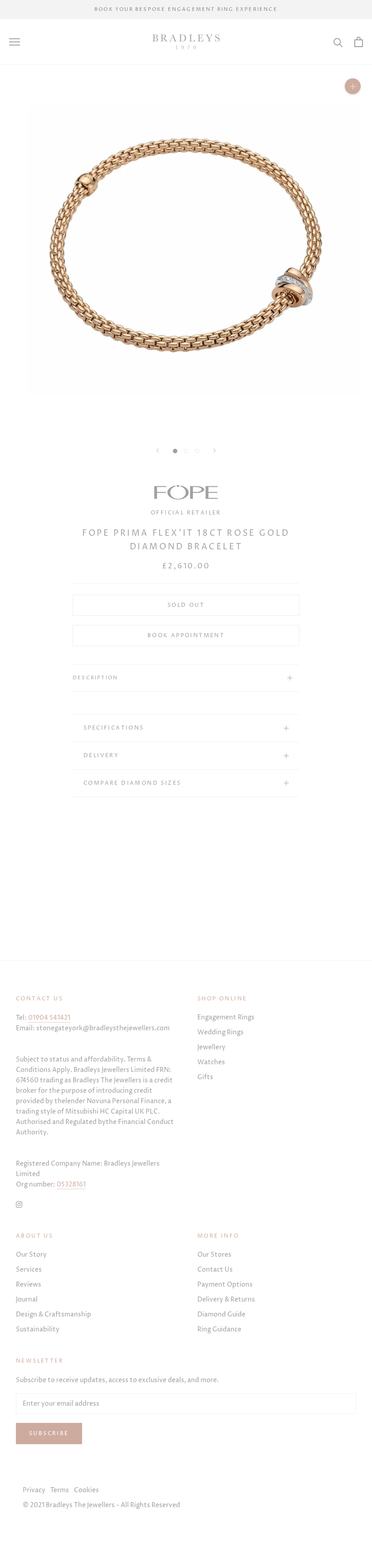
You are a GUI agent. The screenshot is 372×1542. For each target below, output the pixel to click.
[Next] (214, 450)
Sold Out (186, 605)
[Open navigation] (14, 42)
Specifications (113, 728)
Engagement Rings (226, 1017)
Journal (27, 1299)
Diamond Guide (221, 1314)
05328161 (71, 1184)
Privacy (34, 1490)
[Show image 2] (186, 451)
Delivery (101, 755)
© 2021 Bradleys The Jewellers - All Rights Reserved (101, 1505)
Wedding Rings (220, 1032)
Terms (59, 1490)
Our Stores (214, 1254)
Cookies (86, 1490)
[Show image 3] (197, 451)
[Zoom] (353, 86)
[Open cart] (358, 42)
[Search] (338, 42)
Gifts (205, 1077)
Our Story (31, 1254)
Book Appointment (186, 635)
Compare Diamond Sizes (132, 783)
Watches (211, 1062)
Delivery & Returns (226, 1299)
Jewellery (211, 1047)
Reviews (28, 1284)
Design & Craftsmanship (53, 1314)
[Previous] (157, 450)
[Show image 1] (175, 451)
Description (95, 677)
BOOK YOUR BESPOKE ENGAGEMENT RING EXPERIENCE (186, 9)
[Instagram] (19, 1204)
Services (29, 1269)
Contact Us (215, 1269)
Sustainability (37, 1329)
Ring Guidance (219, 1329)
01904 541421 (49, 1018)
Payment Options (225, 1284)
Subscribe (49, 1433)
